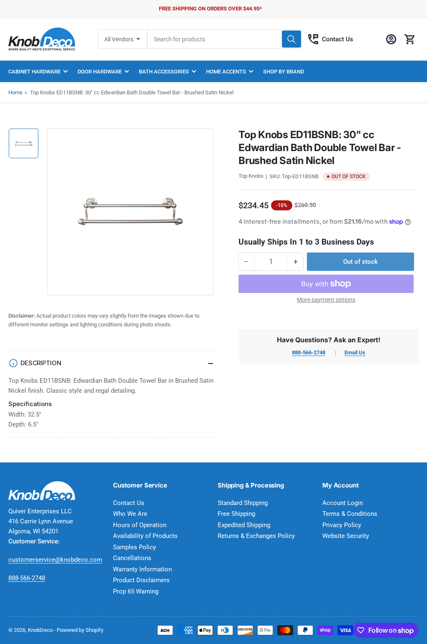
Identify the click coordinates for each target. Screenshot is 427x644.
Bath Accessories (164, 71)
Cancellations (132, 558)
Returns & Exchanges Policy (256, 536)
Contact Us (337, 39)
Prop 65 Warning (135, 591)
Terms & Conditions (349, 514)
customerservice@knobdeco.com (55, 559)
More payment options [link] (326, 299)
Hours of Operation (139, 525)
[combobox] (224, 39)
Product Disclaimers (141, 580)
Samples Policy (134, 547)
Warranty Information (142, 569)
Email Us (354, 352)
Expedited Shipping (244, 525)
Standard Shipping (243, 503)
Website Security (345, 536)
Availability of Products (145, 536)
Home (15, 92)
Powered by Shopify (80, 630)
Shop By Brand (283, 71)
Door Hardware (100, 71)
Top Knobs (251, 176)
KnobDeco (40, 630)
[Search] (291, 39)
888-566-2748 (308, 352)
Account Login (342, 503)
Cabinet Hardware (34, 71)
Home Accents (226, 71)
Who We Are (130, 514)
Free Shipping (236, 514)
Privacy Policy (341, 525)
